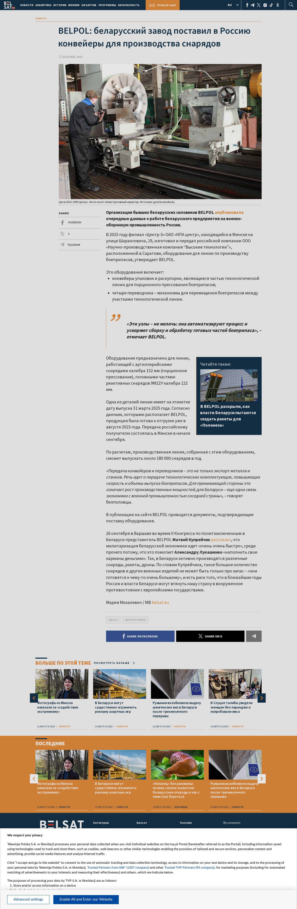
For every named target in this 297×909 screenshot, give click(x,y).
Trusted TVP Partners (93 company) (189, 867)
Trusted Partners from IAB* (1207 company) (118, 867)
